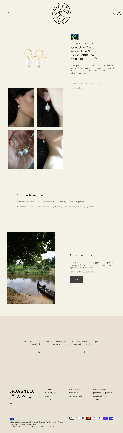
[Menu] (4, 13)
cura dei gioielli (75, 396)
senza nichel (74, 399)
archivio (48, 389)
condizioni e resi (100, 396)
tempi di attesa (99, 389)
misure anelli (74, 389)
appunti (48, 399)
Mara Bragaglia (51, 392)
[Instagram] (11, 404)
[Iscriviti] (83, 352)
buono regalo (74, 392)
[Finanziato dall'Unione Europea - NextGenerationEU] (16, 419)
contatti (96, 399)
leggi (77, 279)
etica (47, 396)
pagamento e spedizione (103, 392)
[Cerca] (9, 13)
